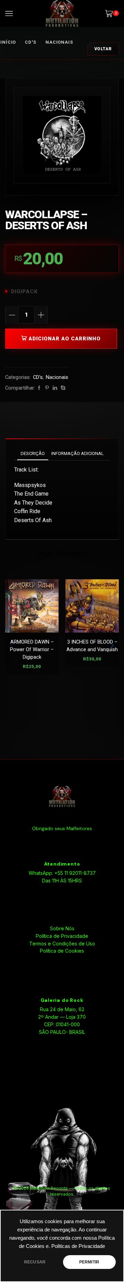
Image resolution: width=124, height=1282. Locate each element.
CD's (31, 42)
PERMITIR (89, 1262)
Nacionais (59, 42)
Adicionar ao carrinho (65, 339)
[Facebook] (39, 388)
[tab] (32, 453)
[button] (112, 646)
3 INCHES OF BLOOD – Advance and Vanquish (92, 646)
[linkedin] (55, 388)
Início (8, 42)
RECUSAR (34, 1262)
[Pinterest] (47, 388)
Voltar (103, 48)
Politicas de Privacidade (78, 1246)
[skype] (62, 388)
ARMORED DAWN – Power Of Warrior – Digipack (32, 649)
